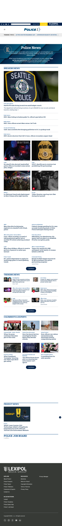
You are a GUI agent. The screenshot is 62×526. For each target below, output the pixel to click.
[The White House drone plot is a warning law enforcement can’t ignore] (31, 347)
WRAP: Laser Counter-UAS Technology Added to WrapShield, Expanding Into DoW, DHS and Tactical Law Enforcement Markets (16, 427)
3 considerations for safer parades (48, 357)
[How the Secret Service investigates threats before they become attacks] (31, 325)
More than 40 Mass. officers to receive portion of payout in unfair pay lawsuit (17, 250)
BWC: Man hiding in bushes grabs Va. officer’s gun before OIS (25, 117)
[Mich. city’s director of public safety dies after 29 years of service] (35, 300)
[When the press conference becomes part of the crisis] (12, 325)
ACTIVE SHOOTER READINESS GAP (25, 35)
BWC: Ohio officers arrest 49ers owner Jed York (20, 123)
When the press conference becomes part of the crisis (11, 335)
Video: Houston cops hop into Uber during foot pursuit (44, 195)
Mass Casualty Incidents (47, 354)
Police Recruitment (8, 103)
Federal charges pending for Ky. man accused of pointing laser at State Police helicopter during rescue (44, 227)
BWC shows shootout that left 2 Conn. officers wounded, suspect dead (28, 136)
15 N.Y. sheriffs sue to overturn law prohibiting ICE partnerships (44, 165)
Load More (31, 268)
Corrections (43, 277)
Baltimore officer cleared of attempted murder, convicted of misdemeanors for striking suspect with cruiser (20, 302)
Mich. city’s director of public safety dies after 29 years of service (48, 301)
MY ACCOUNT (44, 24)
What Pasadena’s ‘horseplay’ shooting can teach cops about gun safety (11, 358)
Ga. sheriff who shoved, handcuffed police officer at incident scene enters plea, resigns (17, 165)
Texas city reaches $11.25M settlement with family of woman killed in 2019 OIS (44, 250)
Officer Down (43, 298)
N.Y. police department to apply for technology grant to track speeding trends (16, 260)
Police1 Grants (7, 256)
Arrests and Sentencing (9, 127)
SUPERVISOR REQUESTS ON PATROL (47, 35)
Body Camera (7, 115)
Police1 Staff (15, 283)
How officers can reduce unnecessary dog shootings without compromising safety (49, 336)
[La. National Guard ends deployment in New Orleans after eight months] (17, 181)
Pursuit (33, 192)
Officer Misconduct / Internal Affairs (12, 234)
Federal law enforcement (28, 332)
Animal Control (44, 332)
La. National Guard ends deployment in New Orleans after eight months (16, 195)
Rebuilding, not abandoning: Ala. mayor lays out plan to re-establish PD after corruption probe (44, 238)
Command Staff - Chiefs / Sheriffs (12, 332)
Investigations (15, 277)
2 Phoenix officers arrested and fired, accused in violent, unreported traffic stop (20, 291)
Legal (5, 162)
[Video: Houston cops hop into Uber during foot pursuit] (45, 181)
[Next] (60, 417)
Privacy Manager (43, 476)
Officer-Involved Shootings (38, 246)
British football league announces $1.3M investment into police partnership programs (43, 260)
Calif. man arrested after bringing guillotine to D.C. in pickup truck (27, 129)
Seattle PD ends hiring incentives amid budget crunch (23, 105)
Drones (5, 423)
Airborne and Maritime (37, 224)
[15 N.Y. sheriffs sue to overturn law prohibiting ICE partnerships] (45, 150)
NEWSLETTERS (36, 24)
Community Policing (36, 256)
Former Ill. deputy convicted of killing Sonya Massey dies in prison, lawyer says (48, 281)
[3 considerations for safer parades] (49, 347)
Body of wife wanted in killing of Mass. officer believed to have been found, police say (21, 281)
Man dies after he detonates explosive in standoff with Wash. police (15, 227)
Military (5, 192)
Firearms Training (8, 354)
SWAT (5, 224)
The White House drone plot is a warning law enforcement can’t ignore (30, 360)
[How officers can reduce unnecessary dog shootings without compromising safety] (49, 325)
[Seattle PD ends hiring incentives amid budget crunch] (31, 86)
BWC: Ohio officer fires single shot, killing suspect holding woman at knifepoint (48, 291)
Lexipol (14, 516)
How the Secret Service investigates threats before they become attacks (30, 336)
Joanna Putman (35, 264)
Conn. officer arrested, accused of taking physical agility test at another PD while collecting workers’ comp (17, 239)
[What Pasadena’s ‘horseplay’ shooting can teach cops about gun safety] (12, 347)
